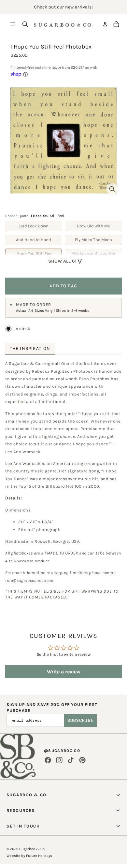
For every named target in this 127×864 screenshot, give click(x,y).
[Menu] (12, 24)
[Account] (105, 24)
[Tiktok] (71, 760)
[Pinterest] (82, 760)
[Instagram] (59, 760)
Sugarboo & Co (32, 849)
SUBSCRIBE (80, 720)
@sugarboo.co (62, 751)
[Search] (25, 24)
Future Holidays (39, 856)
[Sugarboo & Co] (63, 24)
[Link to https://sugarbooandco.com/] (18, 756)
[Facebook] (48, 760)
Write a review (63, 672)
